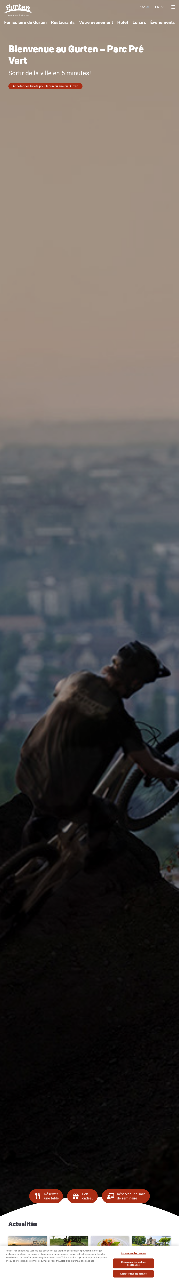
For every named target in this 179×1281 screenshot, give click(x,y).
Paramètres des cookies (133, 1253)
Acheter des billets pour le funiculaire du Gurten (45, 86)
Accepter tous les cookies (133, 1273)
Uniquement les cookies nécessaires (133, 1263)
